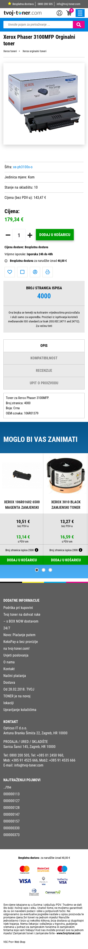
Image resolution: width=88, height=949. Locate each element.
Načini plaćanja (14, 676)
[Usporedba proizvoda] (22, 272)
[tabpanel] (22, 509)
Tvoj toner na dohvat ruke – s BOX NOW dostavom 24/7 (21, 621)
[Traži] (79, 24)
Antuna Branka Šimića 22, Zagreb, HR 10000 (35, 733)
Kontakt (9, 669)
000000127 (11, 801)
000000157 (11, 821)
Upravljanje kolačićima (19, 710)
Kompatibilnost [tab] (44, 358)
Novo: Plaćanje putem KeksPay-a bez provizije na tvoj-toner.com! (20, 642)
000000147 (11, 814)
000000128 (11, 807)
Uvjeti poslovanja (15, 655)
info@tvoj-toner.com (68, 4)
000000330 (11, 828)
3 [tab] (50, 570)
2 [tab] (43, 570)
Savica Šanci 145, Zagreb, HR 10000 (29, 747)
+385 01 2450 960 (50, 755)
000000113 (11, 794)
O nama (9, 662)
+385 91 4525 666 (25, 760)
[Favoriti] (9, 272)
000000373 (11, 835)
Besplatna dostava (23, 4)
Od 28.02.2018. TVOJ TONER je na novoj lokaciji (18, 696)
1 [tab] (37, 570)
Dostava (9, 682)
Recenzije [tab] (44, 370)
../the (7, 787)
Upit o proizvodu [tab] (44, 383)
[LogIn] (59, 13)
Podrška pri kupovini (18, 608)
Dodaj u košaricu (54, 234)
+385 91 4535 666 (62, 760)
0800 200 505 (45, 4)
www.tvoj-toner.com (69, 933)
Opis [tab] (44, 345)
